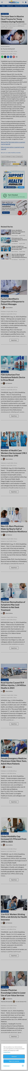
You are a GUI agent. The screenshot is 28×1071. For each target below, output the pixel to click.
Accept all (14, 1056)
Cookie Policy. (6, 1052)
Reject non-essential (14, 1061)
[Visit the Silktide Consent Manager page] (23, 1066)
